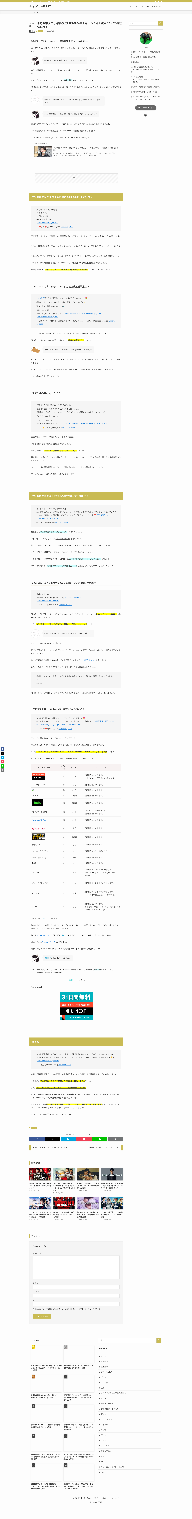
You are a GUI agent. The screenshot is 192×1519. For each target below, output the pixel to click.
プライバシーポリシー (101, 1498)
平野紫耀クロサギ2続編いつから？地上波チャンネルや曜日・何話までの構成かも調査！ (85, 149)
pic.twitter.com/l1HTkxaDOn (47, 518)
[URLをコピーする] (115, 1139)
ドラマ (40, 31)
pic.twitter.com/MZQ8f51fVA (47, 223)
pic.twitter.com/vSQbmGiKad (68, 725)
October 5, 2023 (61, 522)
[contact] (158, 1)
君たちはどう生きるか (110, 1409)
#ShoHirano (80, 423)
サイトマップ (114, 1498)
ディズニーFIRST (40, 6)
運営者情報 (76, 1498)
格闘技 (103, 1430)
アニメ (103, 1356)
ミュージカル (106, 1419)
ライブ (103, 1440)
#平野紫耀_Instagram (48, 725)
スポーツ (104, 1425)
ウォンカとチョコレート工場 (112, 1467)
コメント (37, 1254)
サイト (35, 1301)
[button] (37, 1139)
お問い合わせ (87, 1498)
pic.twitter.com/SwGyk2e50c (47, 1061)
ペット (103, 1472)
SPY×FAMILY (106, 1372)
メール (36, 1292)
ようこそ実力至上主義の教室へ (113, 1393)
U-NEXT (45, 918)
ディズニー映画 (107, 1403)
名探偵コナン (106, 1361)
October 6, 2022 (67, 227)
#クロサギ (40, 298)
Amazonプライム (39, 820)
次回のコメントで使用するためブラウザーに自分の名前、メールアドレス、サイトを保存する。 (68, 1309)
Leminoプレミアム (43, 935)
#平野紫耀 (68, 314)
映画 (102, 1388)
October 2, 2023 (65, 605)
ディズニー (105, 1377)
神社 (102, 1462)
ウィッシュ (105, 1446)
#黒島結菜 (76, 314)
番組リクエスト (89, 660)
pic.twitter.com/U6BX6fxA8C (47, 601)
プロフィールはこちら (145, 108)
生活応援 (104, 1382)
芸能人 (103, 1414)
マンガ (103, 1456)
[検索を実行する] (160, 23)
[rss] (155, 1)
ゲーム (103, 1435)
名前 (35, 1283)
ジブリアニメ (106, 1451)
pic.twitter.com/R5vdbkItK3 (96, 423)
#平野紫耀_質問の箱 (103, 721)
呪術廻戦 (104, 1367)
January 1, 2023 (64, 1065)
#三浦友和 (85, 314)
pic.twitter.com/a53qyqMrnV (47, 317)
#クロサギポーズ (96, 314)
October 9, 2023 (68, 427)
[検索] (161, 1)
